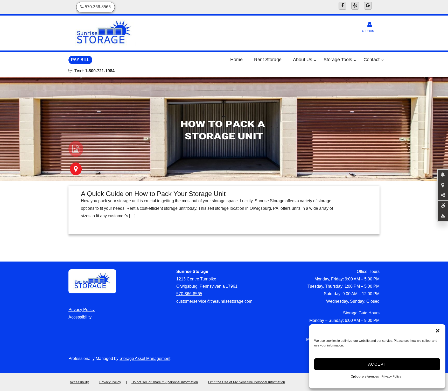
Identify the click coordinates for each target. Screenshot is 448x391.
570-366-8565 (189, 294)
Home (236, 59)
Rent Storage (268, 59)
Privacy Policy (391, 376)
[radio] (75, 149)
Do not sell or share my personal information (164, 382)
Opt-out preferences (365, 376)
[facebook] (342, 6)
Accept (377, 364)
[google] (368, 6)
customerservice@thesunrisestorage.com (214, 301)
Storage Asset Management (145, 358)
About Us (302, 59)
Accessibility (80, 317)
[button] (437, 330)
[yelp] (355, 6)
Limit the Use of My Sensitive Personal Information (246, 382)
